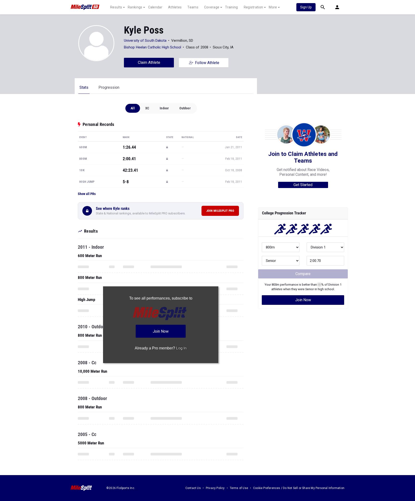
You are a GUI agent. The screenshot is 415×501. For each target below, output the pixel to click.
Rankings (135, 7)
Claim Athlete (149, 62)
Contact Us (193, 488)
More (273, 7)
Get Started (302, 185)
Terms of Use (239, 488)
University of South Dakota (145, 40)
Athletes (175, 7)
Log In (181, 348)
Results (116, 7)
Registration (253, 7)
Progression (108, 87)
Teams (192, 7)
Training (231, 7)
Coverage (211, 7)
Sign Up (306, 7)
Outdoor (184, 108)
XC (147, 108)
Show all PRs (87, 194)
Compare (303, 273)
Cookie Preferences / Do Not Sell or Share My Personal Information (298, 488)
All (133, 108)
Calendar (155, 7)
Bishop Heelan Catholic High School (152, 47)
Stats (83, 87)
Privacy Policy (215, 488)
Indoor (164, 108)
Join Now (303, 300)
